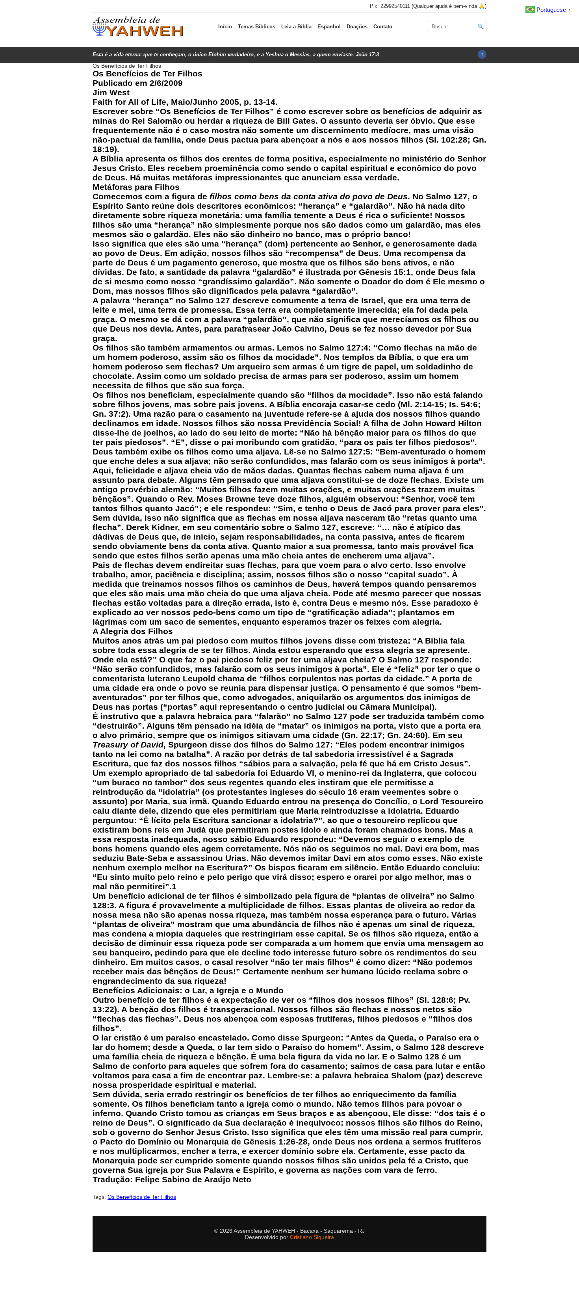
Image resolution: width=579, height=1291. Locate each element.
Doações (357, 27)
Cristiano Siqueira (312, 1237)
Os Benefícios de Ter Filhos (142, 1197)
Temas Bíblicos (256, 27)
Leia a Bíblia (296, 27)
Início (225, 27)
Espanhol (329, 27)
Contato (382, 27)
